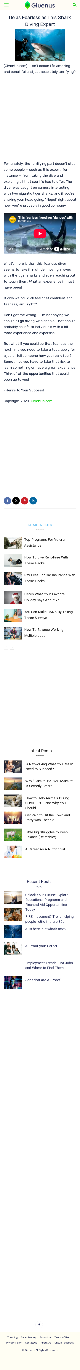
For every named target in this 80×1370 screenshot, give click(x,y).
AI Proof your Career (41, 946)
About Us (46, 1342)
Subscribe (45, 1337)
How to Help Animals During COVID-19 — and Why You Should (47, 803)
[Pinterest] (24, 500)
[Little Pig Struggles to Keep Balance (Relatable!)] (13, 835)
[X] (16, 500)
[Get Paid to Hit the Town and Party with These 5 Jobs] (13, 818)
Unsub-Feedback (64, 1342)
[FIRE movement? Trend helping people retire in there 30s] (13, 914)
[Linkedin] (33, 500)
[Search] (75, 5)
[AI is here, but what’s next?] (13, 931)
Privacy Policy (14, 1342)
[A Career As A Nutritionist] (13, 852)
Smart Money (28, 1337)
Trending (12, 1337)
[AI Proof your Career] (13, 948)
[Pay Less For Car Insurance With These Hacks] (13, 578)
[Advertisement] (40, 119)
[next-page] (12, 647)
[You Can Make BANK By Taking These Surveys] (13, 615)
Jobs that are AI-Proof (42, 980)
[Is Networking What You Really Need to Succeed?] (13, 766)
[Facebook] (7, 500)
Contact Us (31, 1342)
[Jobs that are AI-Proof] (13, 982)
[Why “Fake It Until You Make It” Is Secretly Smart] (13, 783)
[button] (6, 5)
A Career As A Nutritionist (45, 849)
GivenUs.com (41, 401)
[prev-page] (6, 647)
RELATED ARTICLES (40, 525)
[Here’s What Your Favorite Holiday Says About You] (13, 597)
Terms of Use (62, 1337)
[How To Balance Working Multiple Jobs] (13, 633)
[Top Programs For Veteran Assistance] (13, 543)
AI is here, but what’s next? (45, 929)
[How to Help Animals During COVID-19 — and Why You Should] (13, 801)
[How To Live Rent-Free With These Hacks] (13, 560)
